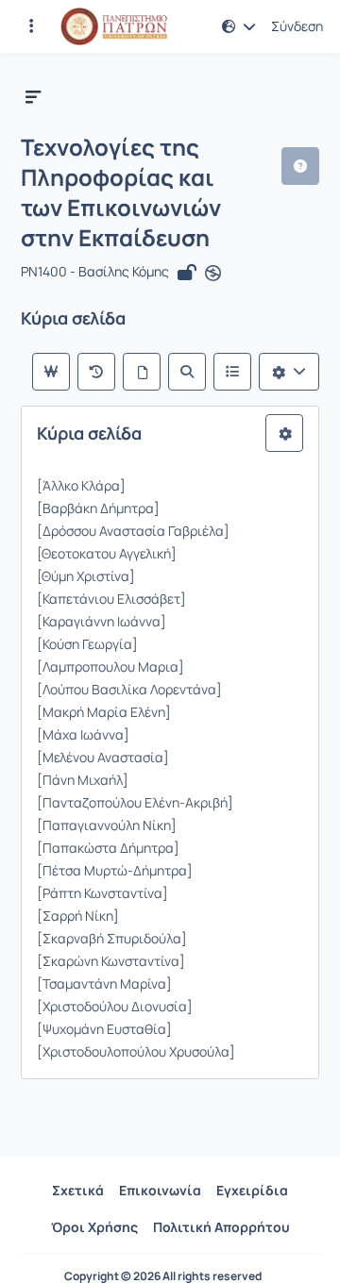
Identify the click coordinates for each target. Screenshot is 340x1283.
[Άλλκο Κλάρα (78, 485)
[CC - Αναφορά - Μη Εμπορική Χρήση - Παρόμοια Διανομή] (213, 272)
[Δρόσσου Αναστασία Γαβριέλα (130, 531)
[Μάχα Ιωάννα (80, 734)
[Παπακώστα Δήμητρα (105, 848)
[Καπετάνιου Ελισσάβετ (108, 599)
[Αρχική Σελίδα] (114, 26)
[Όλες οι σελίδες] (142, 372)
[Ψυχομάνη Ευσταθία (101, 1029)
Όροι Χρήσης (94, 1227)
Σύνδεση (297, 26)
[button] (31, 26)
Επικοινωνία (160, 1190)
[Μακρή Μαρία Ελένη (101, 712)
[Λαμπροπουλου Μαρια (107, 666)
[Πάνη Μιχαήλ (80, 780)
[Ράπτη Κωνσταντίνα (99, 893)
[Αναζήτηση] (187, 372)
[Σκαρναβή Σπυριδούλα (109, 938)
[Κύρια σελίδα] (51, 372)
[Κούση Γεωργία (84, 644)
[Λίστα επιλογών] (289, 372)
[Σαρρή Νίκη (75, 916)
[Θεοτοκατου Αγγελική (104, 553)
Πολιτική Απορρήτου (221, 1227)
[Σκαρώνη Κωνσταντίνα (108, 961)
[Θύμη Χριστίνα (83, 576)
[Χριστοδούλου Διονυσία (112, 1006)
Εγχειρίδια (252, 1190)
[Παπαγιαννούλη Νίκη (104, 825)
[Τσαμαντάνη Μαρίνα (101, 983)
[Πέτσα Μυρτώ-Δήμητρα (112, 870)
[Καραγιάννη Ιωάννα (99, 621)
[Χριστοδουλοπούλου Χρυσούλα (133, 1051)
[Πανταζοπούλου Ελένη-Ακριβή (132, 802)
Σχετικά (78, 1190)
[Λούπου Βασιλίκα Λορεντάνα (126, 689)
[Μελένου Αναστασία (100, 757)
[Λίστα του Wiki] (232, 372)
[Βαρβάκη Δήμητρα (95, 508)
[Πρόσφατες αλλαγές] (96, 372)
